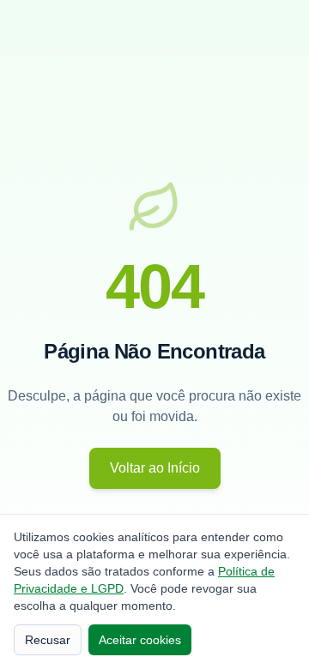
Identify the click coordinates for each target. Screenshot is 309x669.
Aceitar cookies (140, 640)
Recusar (47, 640)
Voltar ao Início (155, 468)
